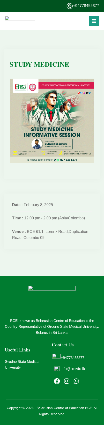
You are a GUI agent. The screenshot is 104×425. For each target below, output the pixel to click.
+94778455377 (86, 6)
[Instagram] (67, 381)
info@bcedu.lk (72, 369)
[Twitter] (76, 381)
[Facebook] (57, 381)
